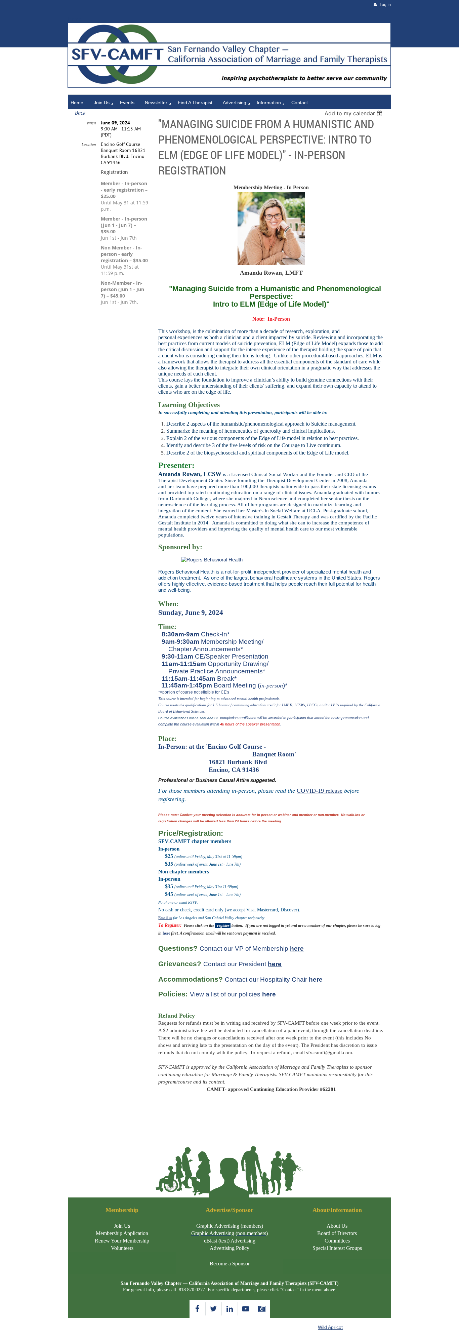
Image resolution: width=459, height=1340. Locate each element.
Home (74, 19)
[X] (213, 1308)
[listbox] (354, 113)
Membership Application (122, 1233)
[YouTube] (246, 1308)
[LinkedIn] (230, 1308)
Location (89, 144)
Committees (337, 1241)
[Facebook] (197, 1308)
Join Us (122, 1226)
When (91, 122)
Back (80, 112)
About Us (337, 1226)
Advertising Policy (229, 1248)
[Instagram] (262, 1308)
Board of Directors (337, 1233)
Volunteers (122, 1248)
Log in (385, 4)
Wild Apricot (330, 1327)
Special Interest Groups (337, 1248)
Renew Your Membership (122, 1241)
